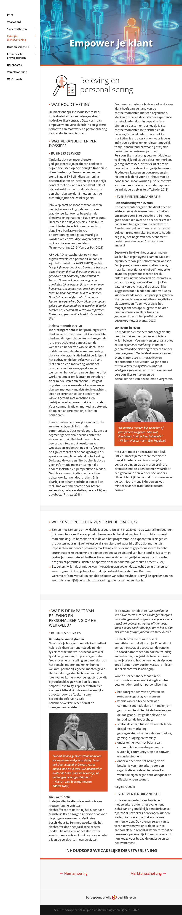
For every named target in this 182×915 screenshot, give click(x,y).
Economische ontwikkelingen (16, 55)
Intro (10, 15)
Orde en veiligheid (18, 47)
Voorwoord (14, 22)
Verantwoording (17, 72)
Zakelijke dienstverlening (16, 38)
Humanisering (75, 873)
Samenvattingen (17, 29)
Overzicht (17, 79)
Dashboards (14, 65)
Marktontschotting (146, 873)
